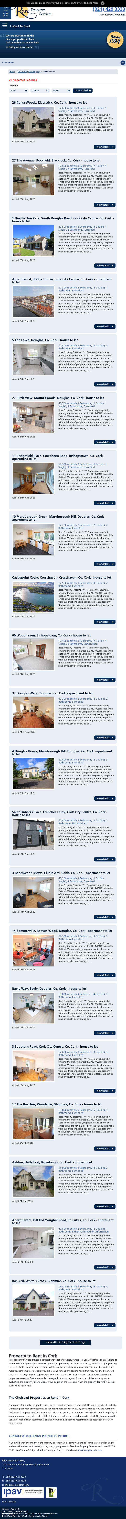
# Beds (35, 90)
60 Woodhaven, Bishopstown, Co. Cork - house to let (51, 635)
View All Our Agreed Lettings (65, 1342)
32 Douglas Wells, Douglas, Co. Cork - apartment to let (52, 693)
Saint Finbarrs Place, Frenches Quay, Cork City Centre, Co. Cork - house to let (59, 814)
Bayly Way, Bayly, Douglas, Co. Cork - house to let (49, 989)
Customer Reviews (49, 1514)
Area (55, 90)
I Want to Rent (49, 72)
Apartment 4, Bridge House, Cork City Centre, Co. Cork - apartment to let (61, 281)
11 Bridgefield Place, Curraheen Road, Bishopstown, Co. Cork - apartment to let (58, 457)
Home (12, 72)
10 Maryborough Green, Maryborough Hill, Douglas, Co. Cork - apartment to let (59, 518)
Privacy (10, 1512)
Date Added (81, 90)
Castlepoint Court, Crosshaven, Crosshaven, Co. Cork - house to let (61, 577)
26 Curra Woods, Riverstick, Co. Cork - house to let (49, 102)
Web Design (27, 1516)
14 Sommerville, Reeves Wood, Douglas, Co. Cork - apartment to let (62, 931)
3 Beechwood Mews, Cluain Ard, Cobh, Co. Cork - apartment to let (61, 873)
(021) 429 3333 (109, 9)
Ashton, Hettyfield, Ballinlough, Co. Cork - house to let (52, 1162)
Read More (92, 3)
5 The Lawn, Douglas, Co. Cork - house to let (45, 340)
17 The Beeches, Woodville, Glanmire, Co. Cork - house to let (57, 1104)
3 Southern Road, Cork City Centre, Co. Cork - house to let (55, 1046)
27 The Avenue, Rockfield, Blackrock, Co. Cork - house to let (56, 160)
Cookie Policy (22, 1512)
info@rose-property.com (90, 1450)
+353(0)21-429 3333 (15, 1477)
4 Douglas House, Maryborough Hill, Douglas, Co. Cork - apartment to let (62, 753)
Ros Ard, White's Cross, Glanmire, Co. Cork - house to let (53, 1281)
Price (12, 90)
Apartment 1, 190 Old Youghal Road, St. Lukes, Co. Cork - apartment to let (63, 1222)
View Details (105, 147)
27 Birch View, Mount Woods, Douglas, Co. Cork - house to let (58, 398)
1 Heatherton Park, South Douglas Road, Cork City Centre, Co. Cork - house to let (63, 220)
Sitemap (5, 1509)
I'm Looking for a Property (29, 72)
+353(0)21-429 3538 (15, 1481)
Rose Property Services (27, 10)
